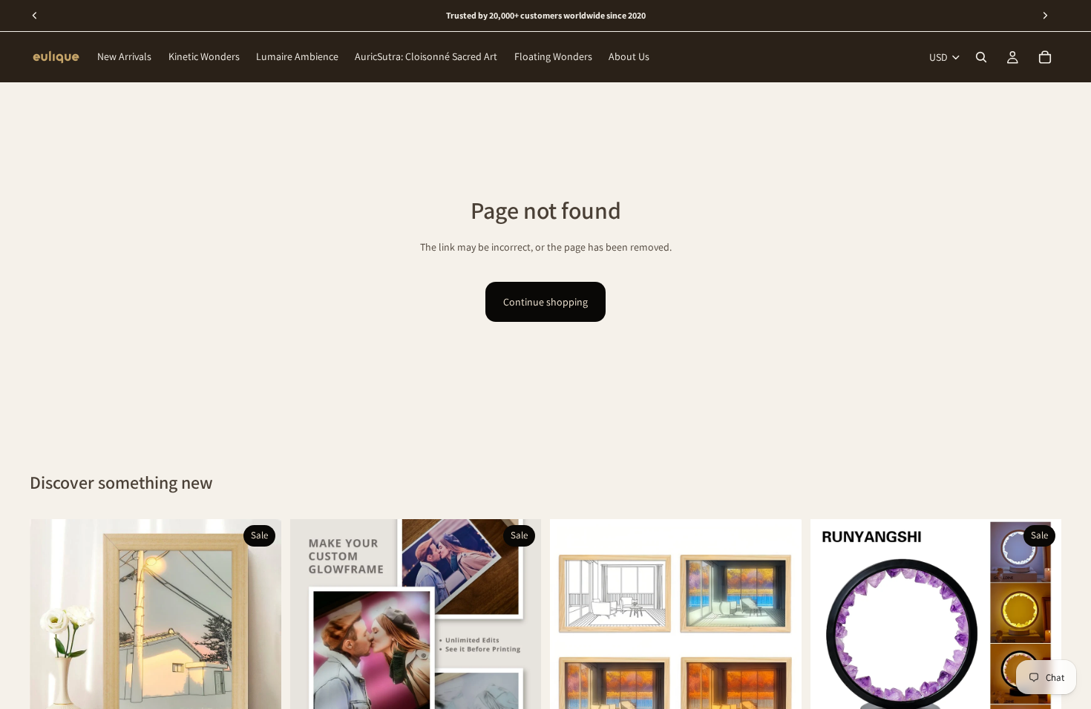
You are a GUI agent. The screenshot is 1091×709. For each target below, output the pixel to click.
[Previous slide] (52, 644)
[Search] (981, 57)
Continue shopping (545, 302)
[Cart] (1045, 57)
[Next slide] (259, 644)
